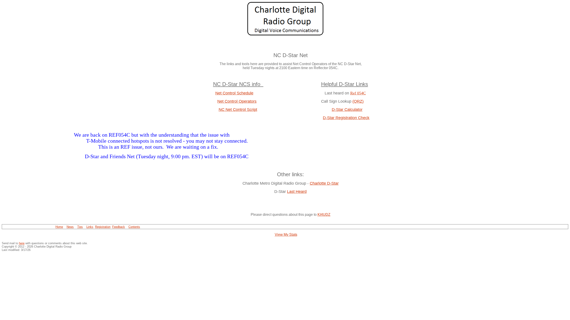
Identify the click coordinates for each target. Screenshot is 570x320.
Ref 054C (358, 93)
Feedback (118, 226)
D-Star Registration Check (346, 118)
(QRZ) (358, 101)
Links (89, 226)
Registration (102, 226)
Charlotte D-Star (324, 183)
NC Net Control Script (238, 109)
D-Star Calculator (347, 109)
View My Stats (286, 234)
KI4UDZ (324, 214)
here (21, 243)
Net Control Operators (236, 101)
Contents (134, 226)
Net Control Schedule (234, 93)
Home (59, 226)
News (70, 226)
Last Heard (297, 191)
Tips (80, 226)
